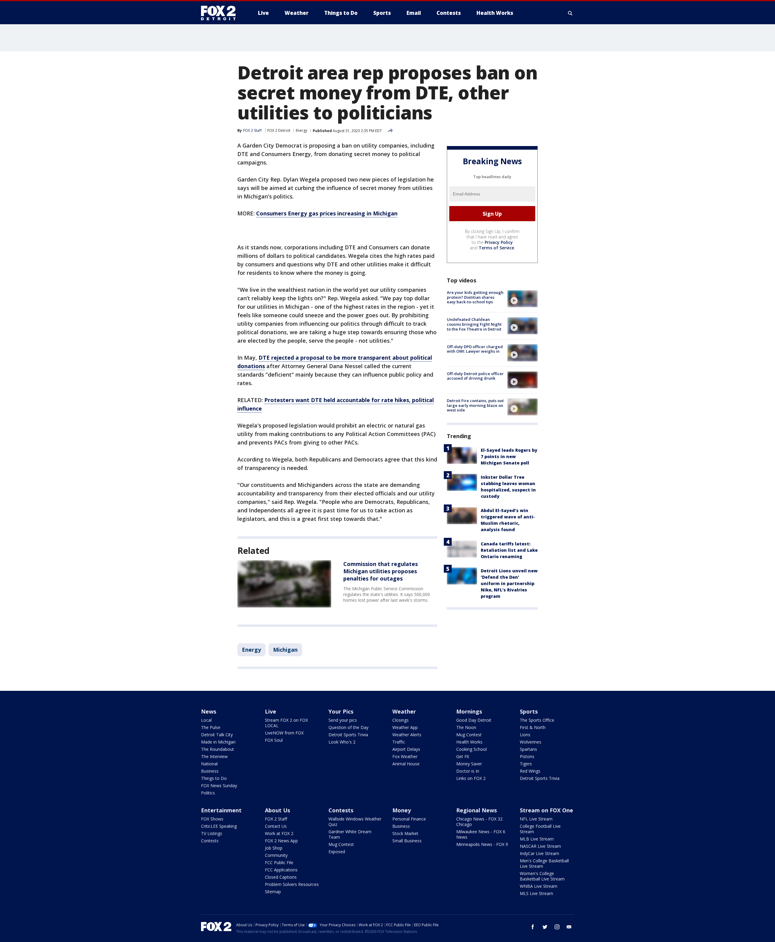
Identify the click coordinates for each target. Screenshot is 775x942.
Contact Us (276, 826)
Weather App (405, 727)
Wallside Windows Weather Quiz (354, 821)
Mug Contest (469, 734)
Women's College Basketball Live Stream (542, 876)
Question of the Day (348, 727)
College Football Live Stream (540, 828)
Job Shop (273, 848)
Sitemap (273, 891)
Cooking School (471, 749)
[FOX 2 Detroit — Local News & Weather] (221, 13)
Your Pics (340, 711)
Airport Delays (406, 749)
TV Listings (211, 833)
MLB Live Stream (537, 839)
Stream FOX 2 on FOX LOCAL (286, 722)
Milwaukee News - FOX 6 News (480, 834)
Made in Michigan (218, 742)
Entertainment (221, 810)
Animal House (406, 764)
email (569, 927)
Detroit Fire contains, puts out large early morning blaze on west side (475, 405)
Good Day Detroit (473, 720)
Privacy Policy (499, 242)
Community (276, 855)
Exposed (336, 851)
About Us (277, 810)
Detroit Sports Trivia (348, 734)
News (208, 711)
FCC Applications (281, 870)
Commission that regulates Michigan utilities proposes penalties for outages (380, 571)
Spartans (528, 749)
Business (210, 771)
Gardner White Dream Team (349, 834)
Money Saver (469, 764)
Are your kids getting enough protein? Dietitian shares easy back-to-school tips (475, 297)
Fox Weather (404, 756)
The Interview (214, 756)
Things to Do (214, 778)
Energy (301, 130)
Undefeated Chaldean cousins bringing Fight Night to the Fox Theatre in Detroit (474, 324)
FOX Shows (212, 819)
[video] (522, 298)
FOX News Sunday (219, 785)
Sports (529, 711)
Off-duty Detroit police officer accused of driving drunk (475, 376)
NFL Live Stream (536, 819)
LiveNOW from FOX (284, 733)
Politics (208, 793)
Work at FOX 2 (279, 833)
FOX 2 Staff (276, 819)
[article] (284, 583)
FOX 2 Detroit (278, 130)
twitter (545, 927)
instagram (557, 927)
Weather (404, 711)
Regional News (476, 810)
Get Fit (462, 756)
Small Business (407, 841)
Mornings (469, 711)
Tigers (526, 764)
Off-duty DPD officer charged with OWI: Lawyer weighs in (475, 349)
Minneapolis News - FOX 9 (482, 844)
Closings (400, 720)
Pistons (527, 756)
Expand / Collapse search (570, 13)
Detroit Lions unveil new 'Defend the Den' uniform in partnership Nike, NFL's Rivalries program (509, 583)
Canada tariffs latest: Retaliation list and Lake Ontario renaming (509, 550)
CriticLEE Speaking (219, 826)
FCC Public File (279, 862)
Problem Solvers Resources (292, 884)
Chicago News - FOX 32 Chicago (479, 821)
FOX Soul (274, 740)
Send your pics (342, 720)
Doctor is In (467, 771)
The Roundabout (217, 749)
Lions (525, 734)
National (209, 764)
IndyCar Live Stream (539, 853)
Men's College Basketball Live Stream (544, 863)
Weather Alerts (406, 734)
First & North (533, 727)
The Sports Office (537, 720)
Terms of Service (496, 248)
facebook (533, 927)
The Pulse (210, 727)
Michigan (285, 649)
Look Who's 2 (341, 742)
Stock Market (405, 833)
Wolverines (530, 742)
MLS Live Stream (536, 893)
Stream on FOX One (546, 810)
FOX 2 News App (281, 841)
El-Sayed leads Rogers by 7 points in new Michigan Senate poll (509, 456)
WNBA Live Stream (538, 886)
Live (270, 711)
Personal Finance (409, 819)
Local (206, 720)
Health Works (469, 742)
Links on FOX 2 (471, 778)
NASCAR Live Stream (540, 846)
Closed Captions (281, 877)
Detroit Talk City (217, 734)
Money (401, 810)
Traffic (398, 742)
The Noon (466, 727)
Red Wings (530, 771)
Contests (210, 841)
